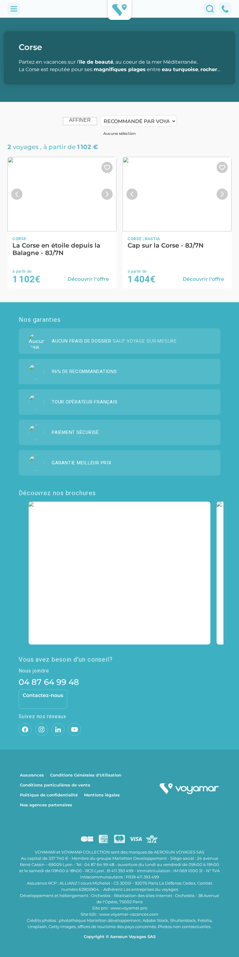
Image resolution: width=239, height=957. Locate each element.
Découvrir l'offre (88, 279)
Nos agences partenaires (46, 804)
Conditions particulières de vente (55, 784)
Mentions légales (102, 794)
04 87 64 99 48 (49, 682)
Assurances (32, 774)
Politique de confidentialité (49, 794)
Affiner (80, 120)
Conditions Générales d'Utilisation (85, 774)
